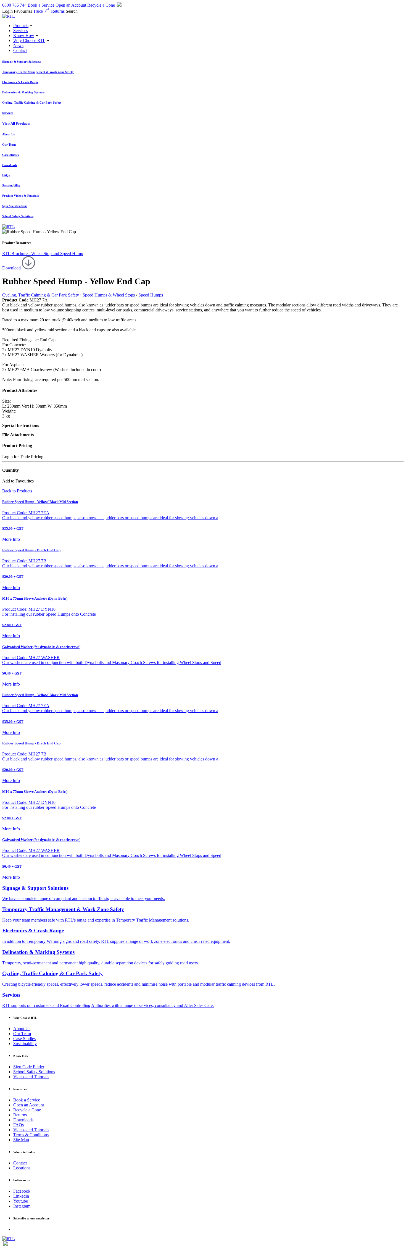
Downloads (23, 1119)
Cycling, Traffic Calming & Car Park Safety (40, 295)
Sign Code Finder (28, 1066)
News (18, 45)
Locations (21, 1168)
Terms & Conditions (31, 1134)
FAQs (18, 1124)
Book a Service (26, 1100)
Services (20, 30)
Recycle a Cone (27, 1110)
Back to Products (17, 491)
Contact (20, 50)
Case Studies (24, 1038)
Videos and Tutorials (31, 1076)
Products (20, 25)
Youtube (20, 1201)
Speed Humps (150, 295)
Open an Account (28, 1105)
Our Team (22, 1033)
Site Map (21, 1139)
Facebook (21, 1191)
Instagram (21, 1206)
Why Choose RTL (29, 40)
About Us (21, 1028)
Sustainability (25, 1043)
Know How (23, 35)
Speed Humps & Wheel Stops (109, 295)
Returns (20, 1114)
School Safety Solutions (34, 1071)
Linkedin (21, 1196)
